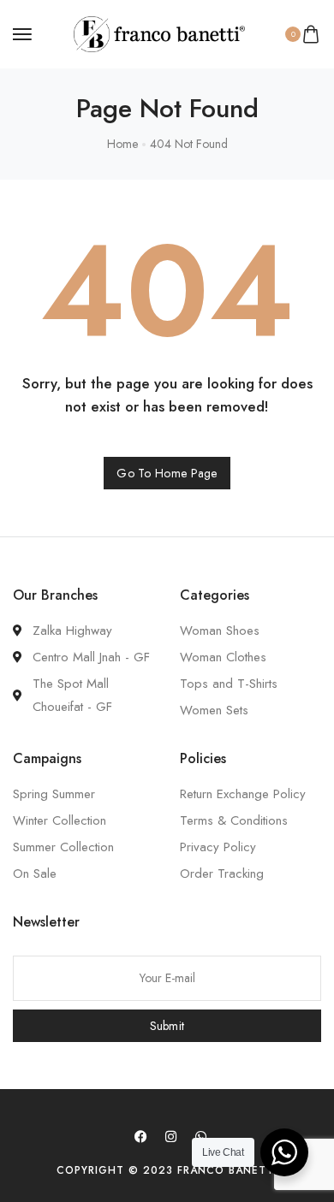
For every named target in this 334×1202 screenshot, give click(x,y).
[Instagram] (171, 1136)
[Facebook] (141, 1136)
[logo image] (159, 32)
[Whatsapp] (201, 1136)
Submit (167, 1025)
